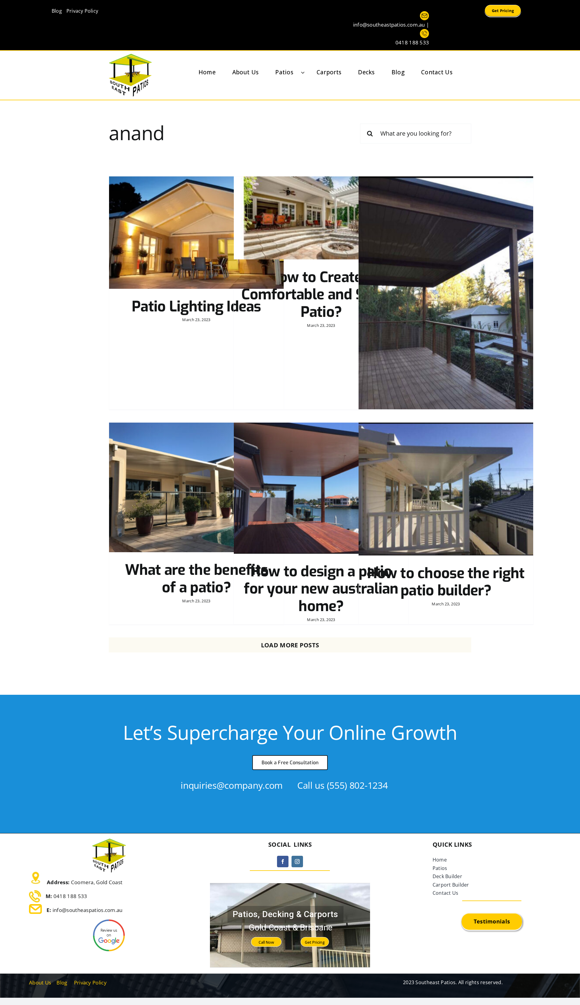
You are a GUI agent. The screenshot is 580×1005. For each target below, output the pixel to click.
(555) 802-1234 (357, 785)
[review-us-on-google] (109, 922)
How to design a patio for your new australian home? (321, 589)
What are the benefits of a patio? (196, 578)
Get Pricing (315, 942)
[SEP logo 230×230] (130, 57)
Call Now (266, 942)
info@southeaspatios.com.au (88, 910)
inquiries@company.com (232, 785)
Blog (61, 982)
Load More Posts (290, 645)
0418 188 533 (412, 42)
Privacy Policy (90, 982)
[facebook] (282, 861)
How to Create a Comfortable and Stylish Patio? (321, 295)
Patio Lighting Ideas (196, 306)
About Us (40, 982)
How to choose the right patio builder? (445, 582)
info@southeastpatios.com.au (389, 24)
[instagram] (297, 861)
